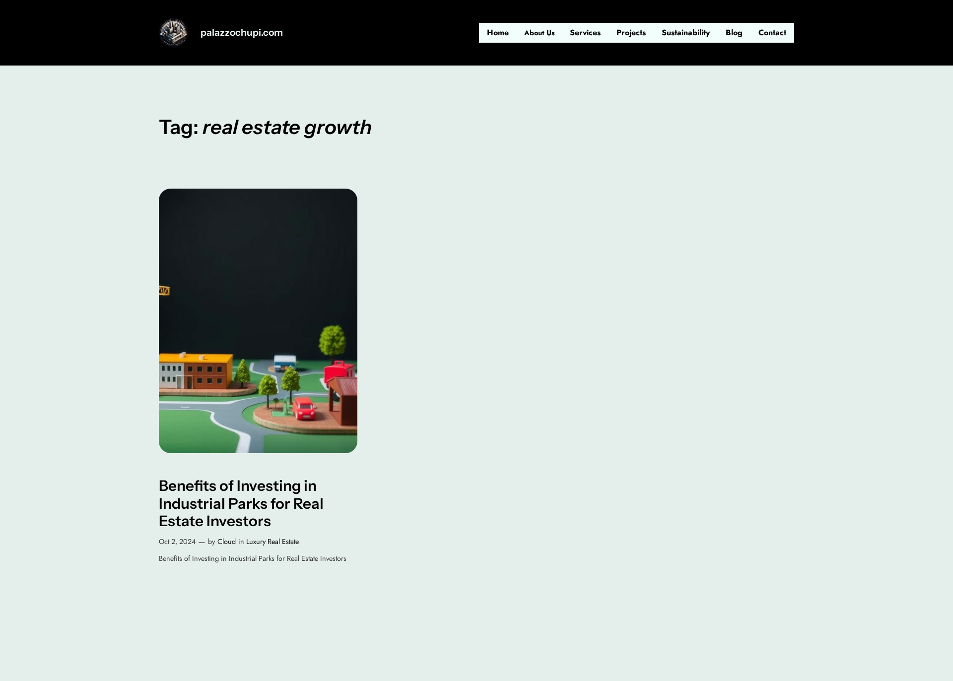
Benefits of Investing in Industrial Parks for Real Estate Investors (241, 503)
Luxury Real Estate (272, 541)
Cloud (226, 541)
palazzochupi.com (242, 32)
